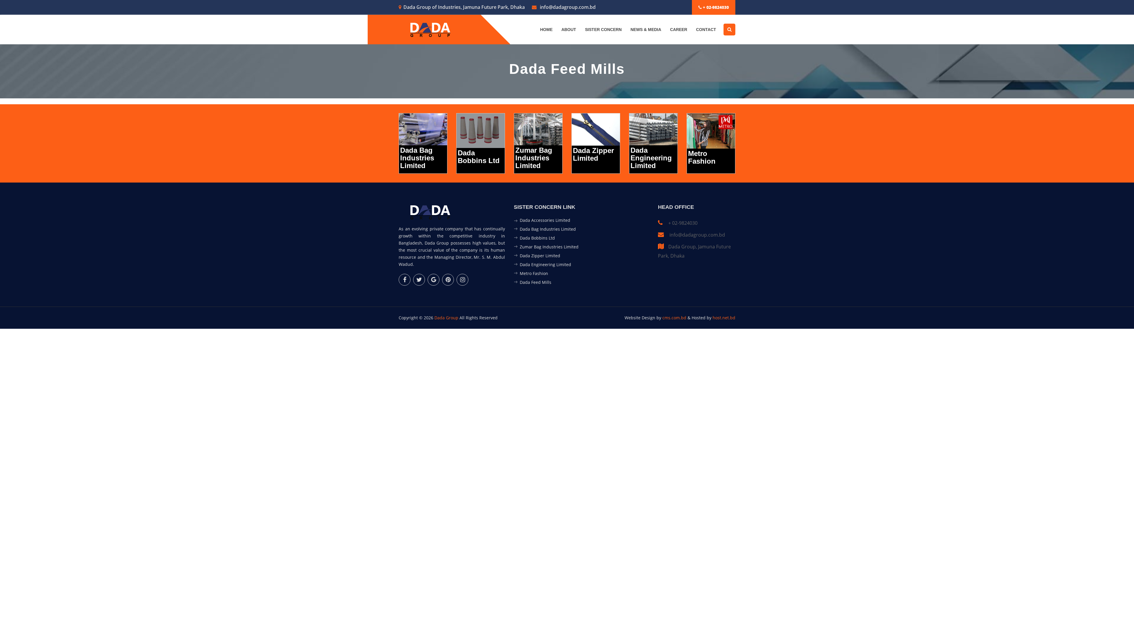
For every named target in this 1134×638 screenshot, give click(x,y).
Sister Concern (603, 29)
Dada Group (446, 317)
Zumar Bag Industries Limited (549, 247)
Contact (706, 29)
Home (546, 29)
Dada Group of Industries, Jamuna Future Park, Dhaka (464, 7)
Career (678, 29)
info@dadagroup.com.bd (567, 7)
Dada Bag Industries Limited (548, 229)
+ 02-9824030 (715, 7)
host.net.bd (724, 317)
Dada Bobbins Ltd (537, 238)
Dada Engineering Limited (545, 264)
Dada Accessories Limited (545, 220)
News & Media (645, 29)
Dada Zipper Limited (540, 255)
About (568, 29)
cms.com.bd (674, 317)
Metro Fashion (534, 273)
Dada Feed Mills (535, 282)
